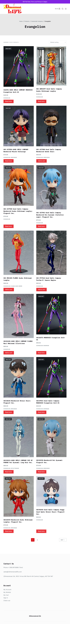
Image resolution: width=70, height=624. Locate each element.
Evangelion (7, 98)
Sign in (6, 598)
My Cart (6, 595)
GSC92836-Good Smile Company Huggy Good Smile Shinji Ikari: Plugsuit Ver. (50, 512)
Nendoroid (14, 157)
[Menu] (65, 9)
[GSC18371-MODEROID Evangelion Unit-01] (51, 314)
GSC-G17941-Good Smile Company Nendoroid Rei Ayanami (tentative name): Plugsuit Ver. (50, 215)
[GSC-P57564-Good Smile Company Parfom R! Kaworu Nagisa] (51, 253)
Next (62, 540)
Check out (7, 600)
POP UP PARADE (15, 468)
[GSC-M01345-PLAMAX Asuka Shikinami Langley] (19, 253)
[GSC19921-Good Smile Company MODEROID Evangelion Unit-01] (51, 377)
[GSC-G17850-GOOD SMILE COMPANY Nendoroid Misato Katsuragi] (19, 126)
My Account (7, 589)
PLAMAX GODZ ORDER (16, 286)
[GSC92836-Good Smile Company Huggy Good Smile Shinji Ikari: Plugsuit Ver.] (51, 491)
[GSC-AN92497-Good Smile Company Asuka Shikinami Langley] (51, 66)
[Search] (62, 8)
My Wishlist (7, 592)
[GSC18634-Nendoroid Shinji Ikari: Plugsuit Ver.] (19, 377)
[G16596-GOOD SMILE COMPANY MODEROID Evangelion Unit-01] (19, 66)
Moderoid (46, 345)
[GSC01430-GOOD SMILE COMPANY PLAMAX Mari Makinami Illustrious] (19, 316)
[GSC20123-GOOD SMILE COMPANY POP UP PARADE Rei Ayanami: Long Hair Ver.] (19, 437)
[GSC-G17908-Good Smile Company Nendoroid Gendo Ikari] (51, 126)
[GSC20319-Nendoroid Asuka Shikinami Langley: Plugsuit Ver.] (19, 496)
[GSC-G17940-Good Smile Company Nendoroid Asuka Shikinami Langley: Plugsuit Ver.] (19, 185)
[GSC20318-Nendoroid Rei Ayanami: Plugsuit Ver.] (51, 437)
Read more (8, 101)
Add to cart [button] (41, 161)
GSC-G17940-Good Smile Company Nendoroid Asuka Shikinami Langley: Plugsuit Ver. (18, 211)
